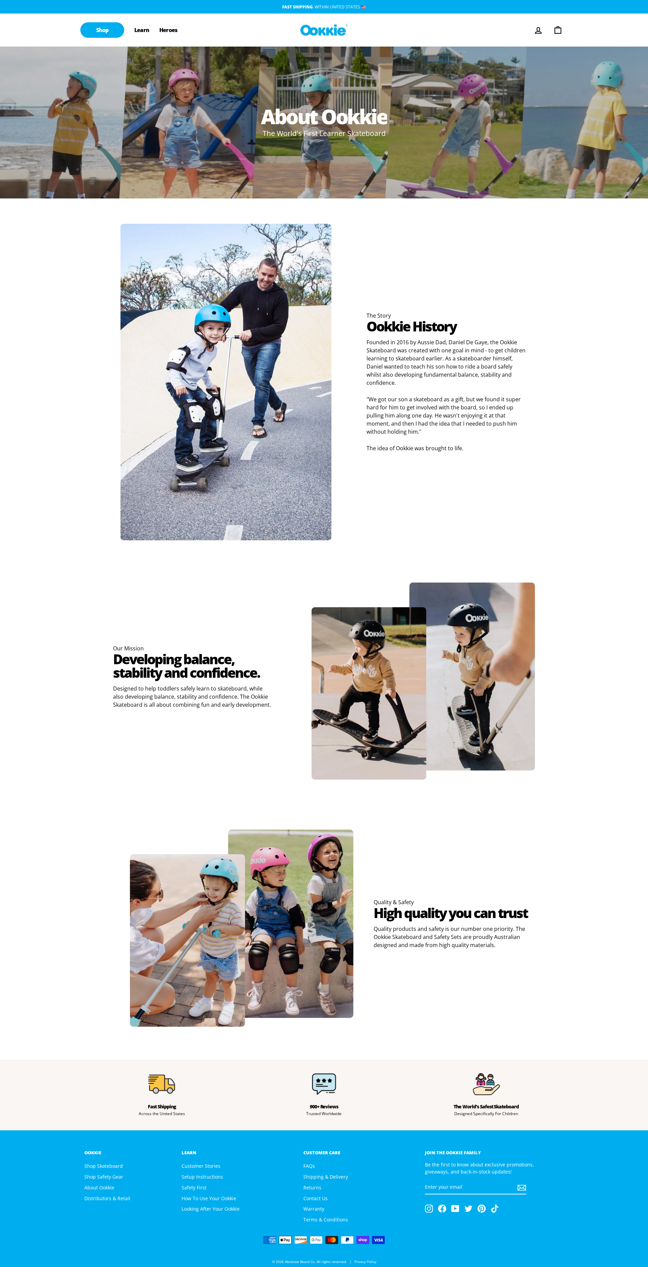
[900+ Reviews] (324, 1084)
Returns (312, 1187)
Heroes (168, 30)
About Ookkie (99, 1187)
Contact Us (315, 1198)
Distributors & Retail (107, 1198)
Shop (102, 30)
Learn (141, 30)
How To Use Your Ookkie (209, 1198)
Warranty (313, 1209)
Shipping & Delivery (325, 1177)
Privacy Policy (365, 1262)
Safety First (194, 1187)
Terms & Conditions (325, 1219)
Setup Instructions (202, 1177)
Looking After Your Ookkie (211, 1209)
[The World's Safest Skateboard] (486, 1084)
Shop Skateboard (103, 1166)
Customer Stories (201, 1166)
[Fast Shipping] (161, 1084)
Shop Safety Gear (103, 1177)
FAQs (309, 1166)
